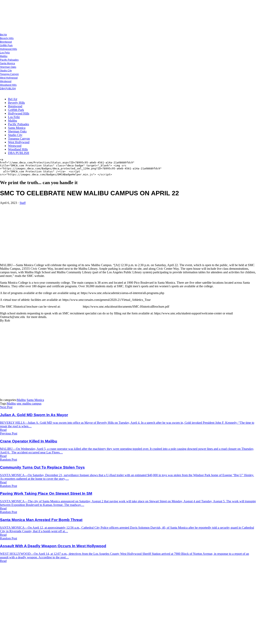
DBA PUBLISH (8, 88)
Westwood (5, 81)
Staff (23, 202)
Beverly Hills (7, 38)
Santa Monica (7, 63)
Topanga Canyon (9, 74)
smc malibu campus (29, 403)
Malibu (3, 56)
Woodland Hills (8, 85)
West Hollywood (9, 77)
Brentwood (6, 41)
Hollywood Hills (8, 49)
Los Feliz (5, 52)
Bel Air (3, 34)
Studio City (6, 70)
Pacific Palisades (9, 59)
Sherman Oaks (8, 67)
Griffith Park (6, 45)
